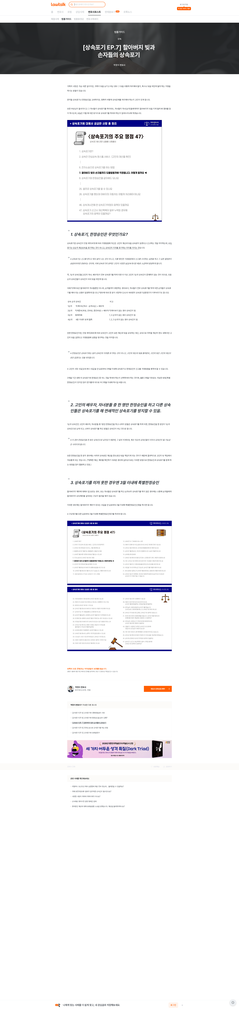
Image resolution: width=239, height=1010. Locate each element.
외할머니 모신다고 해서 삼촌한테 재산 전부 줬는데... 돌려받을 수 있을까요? (98, 786)
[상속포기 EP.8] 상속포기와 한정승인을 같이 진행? (90, 718)
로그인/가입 (184, 4)
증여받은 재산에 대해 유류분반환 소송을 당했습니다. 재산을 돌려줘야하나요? (98, 806)
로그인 (173, 1005)
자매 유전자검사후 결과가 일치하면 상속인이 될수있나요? (91, 791)
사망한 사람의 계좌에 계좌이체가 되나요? (86, 796)
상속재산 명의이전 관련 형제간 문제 (84, 801)
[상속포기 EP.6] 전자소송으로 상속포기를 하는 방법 (90, 728)
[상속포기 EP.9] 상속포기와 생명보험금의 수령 (88, 713)
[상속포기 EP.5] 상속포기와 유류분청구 (86, 733)
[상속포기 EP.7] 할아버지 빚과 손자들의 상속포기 (89, 723)
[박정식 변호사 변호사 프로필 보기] (70, 688)
